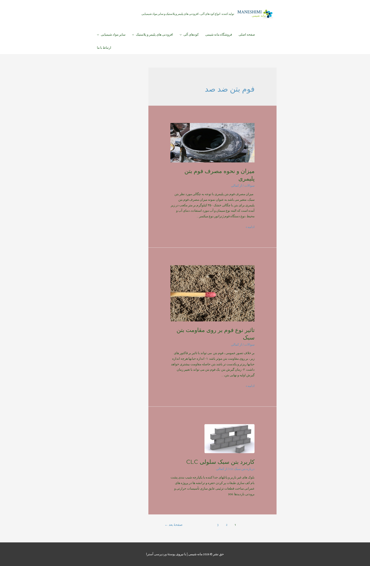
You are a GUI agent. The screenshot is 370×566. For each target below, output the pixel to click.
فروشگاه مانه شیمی (218, 34)
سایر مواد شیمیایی (113, 34)
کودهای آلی (191, 34)
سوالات (249, 185)
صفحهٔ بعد (173, 525)
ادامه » (250, 227)
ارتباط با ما (104, 47)
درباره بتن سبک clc (242, 469)
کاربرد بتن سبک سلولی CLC (220, 461)
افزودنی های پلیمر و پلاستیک (154, 34)
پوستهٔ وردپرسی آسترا (160, 554)
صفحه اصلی (247, 34)
